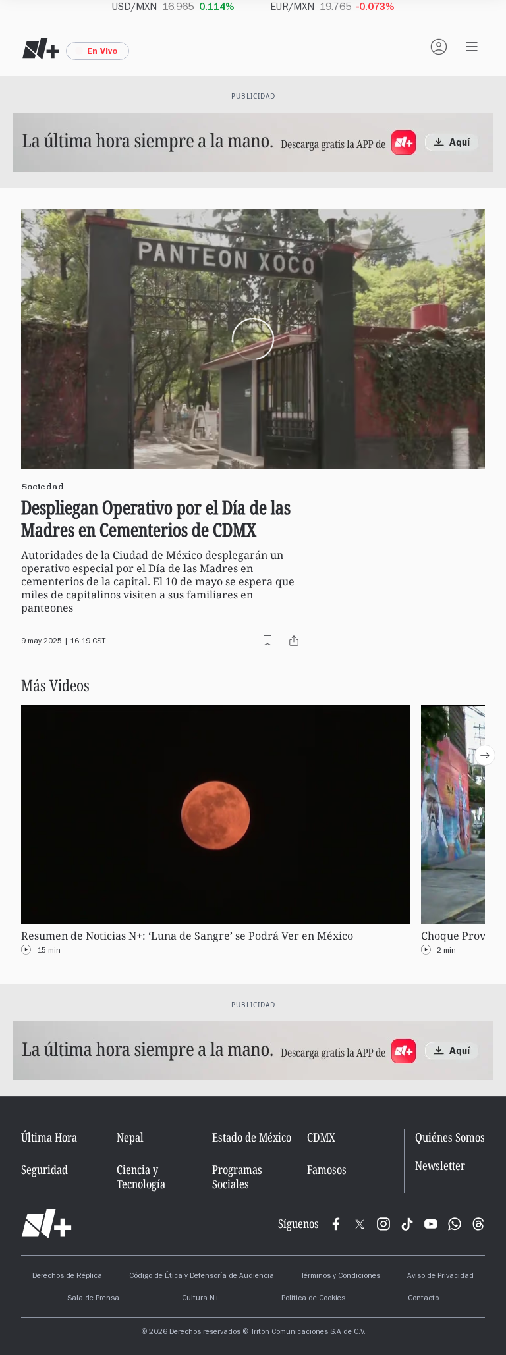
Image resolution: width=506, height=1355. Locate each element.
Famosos (327, 1169)
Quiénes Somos (450, 1137)
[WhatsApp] (454, 1224)
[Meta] (336, 1224)
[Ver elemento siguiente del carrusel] (484, 755)
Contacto (423, 1299)
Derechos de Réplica (67, 1277)
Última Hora (49, 1137)
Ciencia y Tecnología (141, 1176)
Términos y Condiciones (340, 1277)
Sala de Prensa (93, 1299)
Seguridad (44, 1169)
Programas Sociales (237, 1176)
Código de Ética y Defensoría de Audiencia (201, 1277)
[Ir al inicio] (46, 1224)
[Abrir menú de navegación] (472, 47)
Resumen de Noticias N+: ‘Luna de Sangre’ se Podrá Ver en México (187, 936)
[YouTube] (430, 1224)
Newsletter (440, 1165)
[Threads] (478, 1224)
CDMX (321, 1137)
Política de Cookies (313, 1299)
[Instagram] (383, 1224)
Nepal (130, 1137)
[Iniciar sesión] (438, 46)
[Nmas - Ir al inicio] (41, 49)
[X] (359, 1224)
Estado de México (251, 1137)
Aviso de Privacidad (440, 1277)
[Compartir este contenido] (294, 640)
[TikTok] (407, 1224)
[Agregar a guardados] (267, 640)
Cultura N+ (200, 1299)
